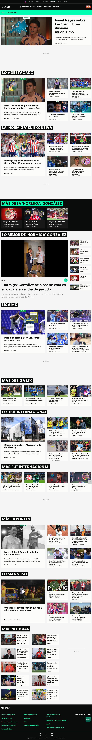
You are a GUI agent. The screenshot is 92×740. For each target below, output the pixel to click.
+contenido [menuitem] (56, 7)
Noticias (38, 1)
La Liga (51, 460)
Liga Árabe (52, 435)
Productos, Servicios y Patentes (56, 720)
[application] (34, 258)
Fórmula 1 (75, 544)
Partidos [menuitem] (25, 7)
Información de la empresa (9, 722)
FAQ (25, 722)
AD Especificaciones (30, 714)
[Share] (66, 280)
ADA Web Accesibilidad (8, 725)
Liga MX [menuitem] (32, 7)
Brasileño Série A (8, 490)
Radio (59, 1)
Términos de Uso (6, 718)
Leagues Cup (8, 118)
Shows (31, 1)
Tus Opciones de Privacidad (55, 727)
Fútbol (51, 96)
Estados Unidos (21, 657)
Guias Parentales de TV (31, 725)
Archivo (48, 724)
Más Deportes (8, 565)
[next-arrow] (90, 395)
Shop (65, 1)
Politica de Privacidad (8, 714)
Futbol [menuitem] (39, 7)
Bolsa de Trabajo (6, 729)
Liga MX (51, 119)
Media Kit (27, 718)
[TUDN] (5, 7)
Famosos (45, 1)
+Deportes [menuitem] (47, 7)
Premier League (77, 458)
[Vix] (88, 6)
